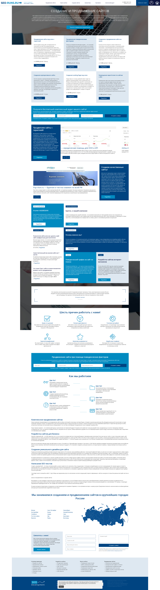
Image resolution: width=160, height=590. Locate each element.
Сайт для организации (62, 564)
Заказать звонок (41, 549)
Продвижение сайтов (51, 2)
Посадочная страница (62, 563)
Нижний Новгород (68, 512)
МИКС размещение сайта (87, 564)
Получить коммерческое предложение (80, 27)
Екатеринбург (34, 512)
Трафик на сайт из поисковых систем (115, 569)
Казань (49, 512)
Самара (49, 514)
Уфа (48, 516)
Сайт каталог (60, 566)
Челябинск (34, 514)
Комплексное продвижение (112, 563)
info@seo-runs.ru (127, 3)
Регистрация (27, 3)
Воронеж (33, 518)
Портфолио (98, 2)
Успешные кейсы (37, 567)
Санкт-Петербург (51, 510)
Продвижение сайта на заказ (113, 567)
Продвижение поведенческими (113, 566)
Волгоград (66, 518)
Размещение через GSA (87, 567)
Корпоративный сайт (62, 569)
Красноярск (66, 516)
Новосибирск (66, 510)
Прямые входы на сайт (111, 571)
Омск (64, 514)
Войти (32, 3)
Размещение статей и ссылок (40, 566)
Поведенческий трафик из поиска (114, 564)
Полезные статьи (37, 571)
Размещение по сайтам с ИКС (88, 569)
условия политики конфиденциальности (114, 550)
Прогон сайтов (63, 2)
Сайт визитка (60, 571)
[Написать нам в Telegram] (134, 2)
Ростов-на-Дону (35, 516)
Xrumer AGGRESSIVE (86, 571)
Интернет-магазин (61, 567)
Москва (33, 510)
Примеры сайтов (37, 569)
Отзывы (34, 572)
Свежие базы (88, 2)
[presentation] (64, 157)
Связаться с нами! (142, 2)
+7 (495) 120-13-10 (126, 2)
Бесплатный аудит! (110, 2)
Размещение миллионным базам (89, 566)
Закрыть (61, 586)
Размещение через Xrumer (87, 563)
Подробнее (39, 65)
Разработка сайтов (37, 563)
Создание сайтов (76, 2)
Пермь (49, 518)
